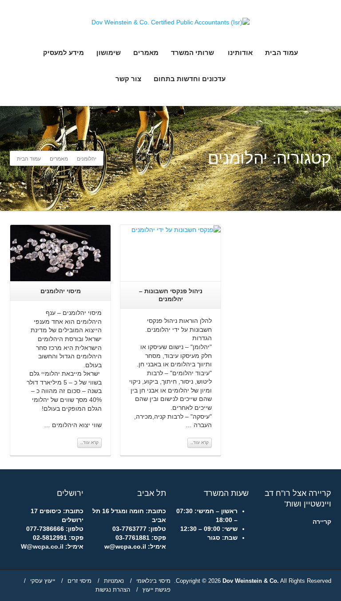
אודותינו (240, 52)
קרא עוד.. (89, 442)
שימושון (108, 52)
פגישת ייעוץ (156, 589)
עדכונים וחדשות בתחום (190, 78)
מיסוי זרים (79, 580)
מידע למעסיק (63, 52)
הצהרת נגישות (112, 589)
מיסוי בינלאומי (153, 580)
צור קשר (128, 78)
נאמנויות (114, 580)
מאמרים (146, 52)
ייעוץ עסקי (42, 580)
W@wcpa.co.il (42, 546)
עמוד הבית (281, 52)
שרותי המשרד (192, 52)
